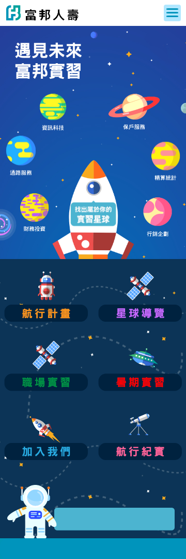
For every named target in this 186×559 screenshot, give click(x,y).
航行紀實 (140, 435)
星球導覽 (140, 296)
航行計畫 (46, 296)
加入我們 (46, 435)
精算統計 (166, 161)
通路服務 (21, 156)
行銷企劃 (158, 217)
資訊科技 (53, 114)
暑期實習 (140, 365)
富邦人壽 (42, 13)
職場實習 (46, 365)
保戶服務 (134, 114)
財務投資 (35, 213)
